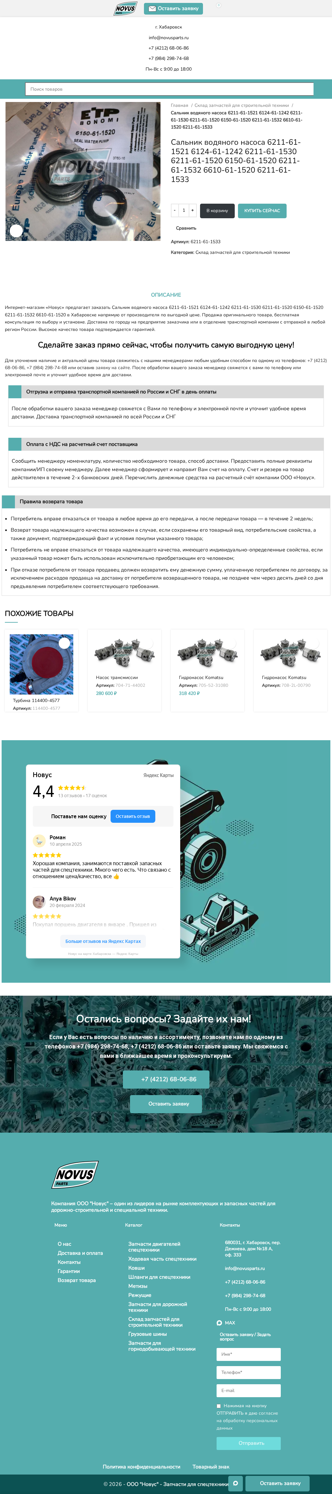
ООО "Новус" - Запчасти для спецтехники (178, 1484)
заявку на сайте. (113, 368)
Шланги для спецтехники (159, 1277)
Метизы (138, 1286)
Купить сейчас (262, 211)
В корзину (217, 211)
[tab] (166, 295)
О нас (64, 1244)
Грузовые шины (147, 1334)
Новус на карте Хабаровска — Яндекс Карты (103, 954)
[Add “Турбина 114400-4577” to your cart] (64, 643)
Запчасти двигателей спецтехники (154, 1246)
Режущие (139, 1295)
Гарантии (69, 1271)
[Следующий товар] (21, 266)
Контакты (69, 1262)
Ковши (136, 1268)
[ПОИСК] (320, 89)
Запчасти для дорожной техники (157, 1307)
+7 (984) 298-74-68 (47, 368)
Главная (180, 105)
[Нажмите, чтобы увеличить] (16, 230)
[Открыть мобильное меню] (12, 89)
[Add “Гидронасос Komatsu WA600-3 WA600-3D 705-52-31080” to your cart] (230, 643)
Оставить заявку (178, 8)
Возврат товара (77, 1280)
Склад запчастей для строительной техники (242, 105)
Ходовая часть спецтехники (162, 1258)
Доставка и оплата (80, 1253)
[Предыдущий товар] (8, 266)
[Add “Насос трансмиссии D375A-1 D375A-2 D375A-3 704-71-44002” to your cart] (147, 643)
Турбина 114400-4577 (36, 700)
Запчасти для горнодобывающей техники (162, 1346)
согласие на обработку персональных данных (247, 1420)
